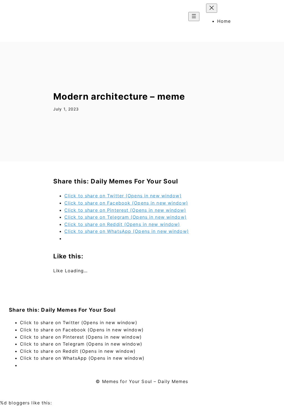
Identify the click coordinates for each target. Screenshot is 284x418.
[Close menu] (211, 8)
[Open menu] (193, 16)
